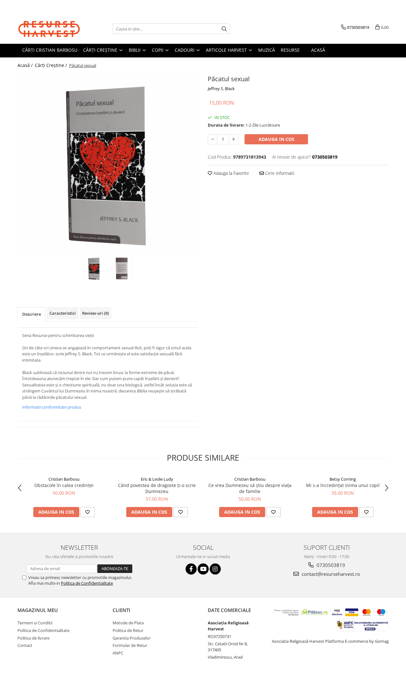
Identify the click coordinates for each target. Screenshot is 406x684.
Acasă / (25, 65)
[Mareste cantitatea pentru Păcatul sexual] (233, 139)
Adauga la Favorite (230, 173)
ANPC (118, 653)
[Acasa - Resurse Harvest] (49, 29)
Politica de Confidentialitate (87, 583)
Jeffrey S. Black (221, 88)
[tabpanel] (107, 163)
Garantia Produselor (132, 638)
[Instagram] (215, 569)
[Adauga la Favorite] (87, 512)
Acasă (318, 50)
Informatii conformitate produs (51, 407)
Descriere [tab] (31, 314)
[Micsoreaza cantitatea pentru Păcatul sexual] (212, 139)
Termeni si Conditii (34, 623)
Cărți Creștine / (51, 65)
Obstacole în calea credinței (64, 485)
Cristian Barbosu (64, 479)
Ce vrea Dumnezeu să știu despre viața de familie (249, 488)
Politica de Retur (128, 630)
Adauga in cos (276, 139)
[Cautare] (224, 28)
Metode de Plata (128, 623)
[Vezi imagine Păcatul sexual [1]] (121, 268)
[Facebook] (191, 569)
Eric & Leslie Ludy (157, 479)
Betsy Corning (343, 479)
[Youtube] (203, 569)
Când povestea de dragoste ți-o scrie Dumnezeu (157, 488)
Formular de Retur (130, 645)
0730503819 (330, 565)
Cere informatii (279, 173)
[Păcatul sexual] (107, 163)
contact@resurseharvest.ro (330, 574)
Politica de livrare (33, 638)
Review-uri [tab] (95, 313)
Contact (24, 645)
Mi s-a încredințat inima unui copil (343, 485)
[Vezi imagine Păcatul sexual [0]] (94, 268)
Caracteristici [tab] (62, 313)
